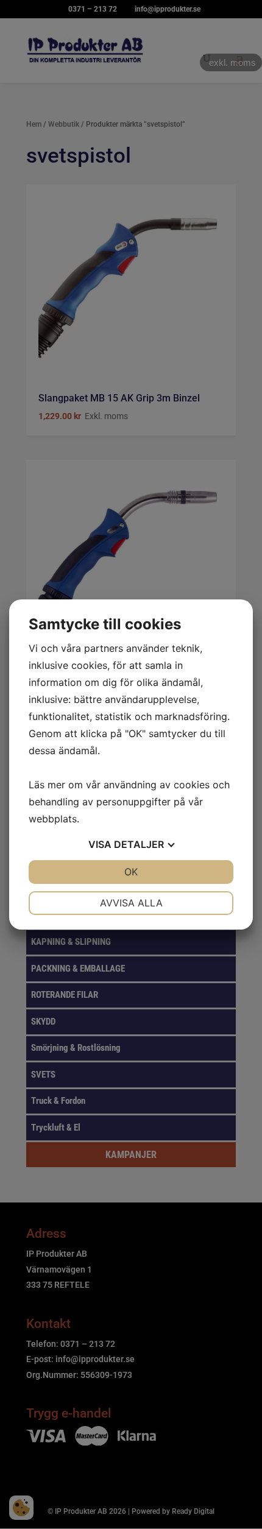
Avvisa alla (131, 903)
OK (131, 872)
